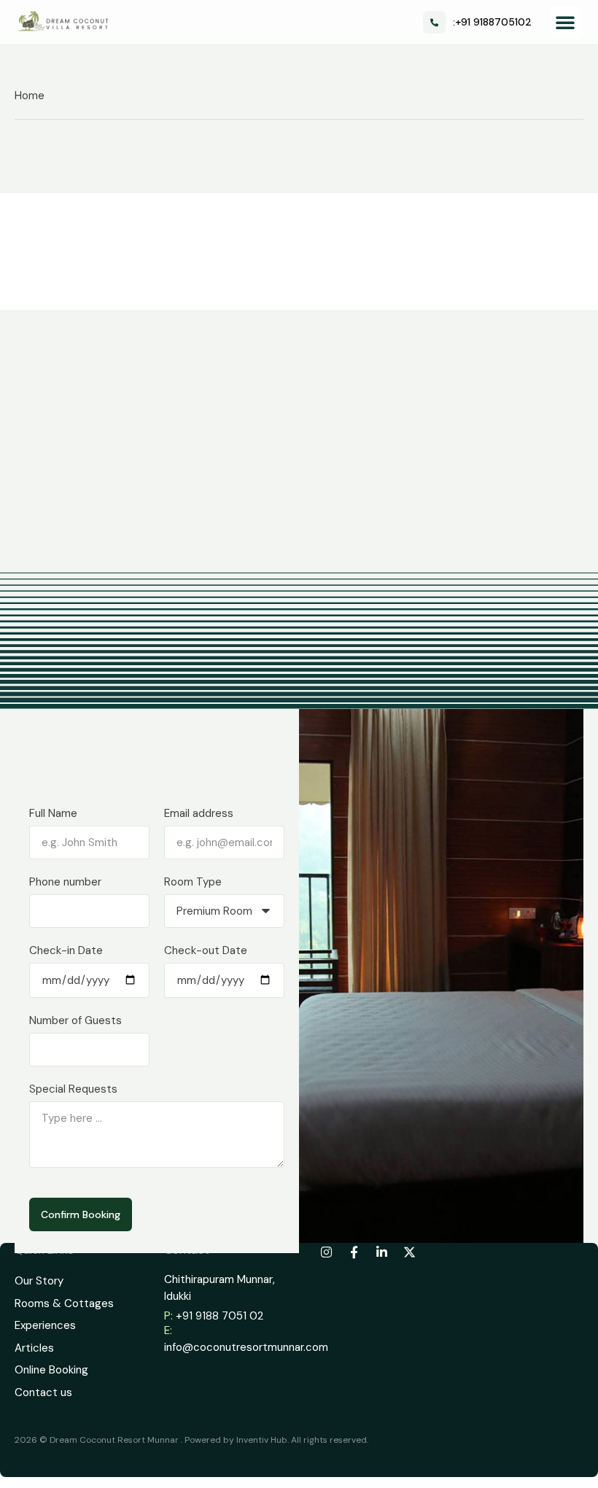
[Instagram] (326, 1251)
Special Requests (73, 1089)
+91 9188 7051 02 (219, 1316)
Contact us (43, 1392)
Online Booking (51, 1370)
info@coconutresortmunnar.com (246, 1347)
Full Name (53, 813)
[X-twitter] (409, 1251)
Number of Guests (75, 1020)
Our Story (39, 1281)
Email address (198, 813)
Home (29, 95)
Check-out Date (205, 950)
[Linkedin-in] (381, 1251)
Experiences (45, 1325)
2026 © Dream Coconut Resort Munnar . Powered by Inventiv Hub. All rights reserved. (191, 1440)
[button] (565, 22)
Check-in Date (66, 950)
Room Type (193, 882)
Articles (34, 1348)
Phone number (65, 882)
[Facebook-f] (353, 1251)
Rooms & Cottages (64, 1303)
